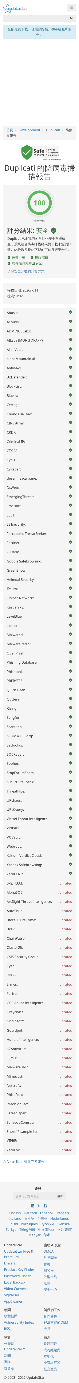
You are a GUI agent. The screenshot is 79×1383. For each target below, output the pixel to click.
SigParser (11, 1295)
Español (46, 1213)
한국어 (42, 1218)
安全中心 (50, 1289)
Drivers (10, 1263)
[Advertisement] (39, 81)
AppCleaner (13, 1301)
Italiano (15, 1218)
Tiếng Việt (27, 1229)
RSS (7, 1328)
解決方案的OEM (56, 1322)
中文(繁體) (64, 1229)
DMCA (49, 1251)
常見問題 (50, 1257)
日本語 (29, 1218)
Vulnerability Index (19, 1322)
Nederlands (59, 1218)
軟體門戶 (50, 1343)
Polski (13, 1224)
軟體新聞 (10, 1316)
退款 (47, 1283)
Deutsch (30, 1213)
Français (62, 1213)
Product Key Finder (19, 1269)
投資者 (9, 1368)
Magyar (34, 1235)
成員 (47, 1328)
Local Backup (14, 1282)
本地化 (49, 1356)
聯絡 (47, 1264)
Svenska (63, 1224)
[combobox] (35, 18)
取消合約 (50, 1276)
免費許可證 (52, 1362)
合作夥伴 (50, 1316)
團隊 (7, 1361)
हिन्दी (47, 1235)
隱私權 (49, 1270)
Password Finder (17, 1276)
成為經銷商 (52, 1350)
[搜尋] (71, 18)
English (15, 1213)
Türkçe (11, 1229)
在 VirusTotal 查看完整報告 (23, 1161)
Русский (47, 1224)
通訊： (40, 1188)
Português (29, 1224)
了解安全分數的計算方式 (25, 271)
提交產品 (50, 1369)
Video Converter (17, 1288)
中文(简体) (46, 1229)
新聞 (7, 1355)
